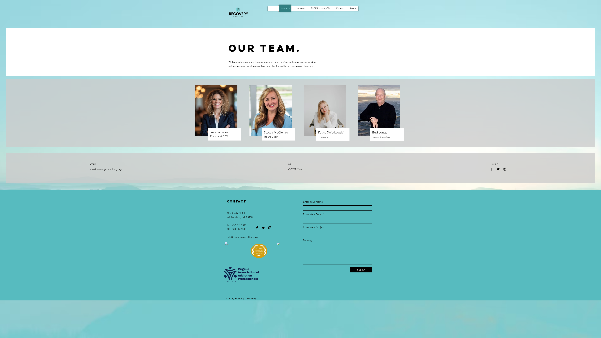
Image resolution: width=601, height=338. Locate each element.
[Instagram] (505, 169)
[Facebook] (492, 169)
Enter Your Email (312, 214)
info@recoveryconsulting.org (106, 169)
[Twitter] (498, 169)
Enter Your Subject (313, 227)
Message (308, 240)
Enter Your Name (313, 201)
